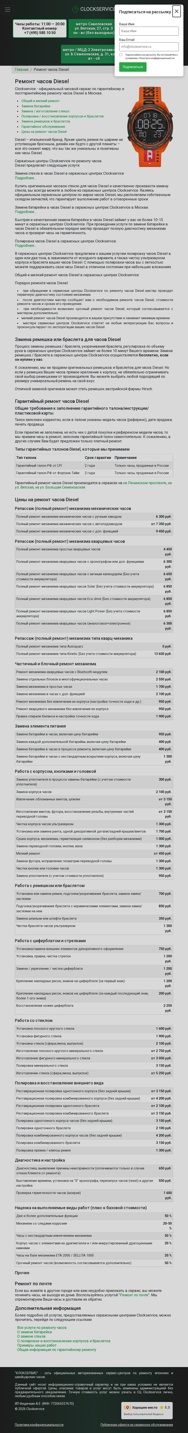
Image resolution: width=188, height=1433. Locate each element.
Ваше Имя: (127, 24)
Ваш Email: (127, 40)
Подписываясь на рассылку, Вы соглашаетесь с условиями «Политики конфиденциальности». (151, 57)
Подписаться (133, 67)
